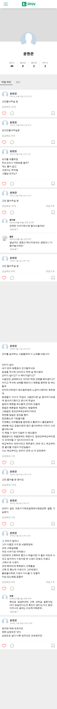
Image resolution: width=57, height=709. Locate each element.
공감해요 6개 (8, 135)
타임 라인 (6, 82)
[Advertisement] (28, 312)
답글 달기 (14, 229)
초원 (11, 596)
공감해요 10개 (9, 485)
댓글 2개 (50, 206)
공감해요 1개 (8, 456)
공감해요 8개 (8, 271)
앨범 (18, 82)
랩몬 (11, 237)
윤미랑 (12, 220)
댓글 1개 (50, 271)
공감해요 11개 (9, 106)
